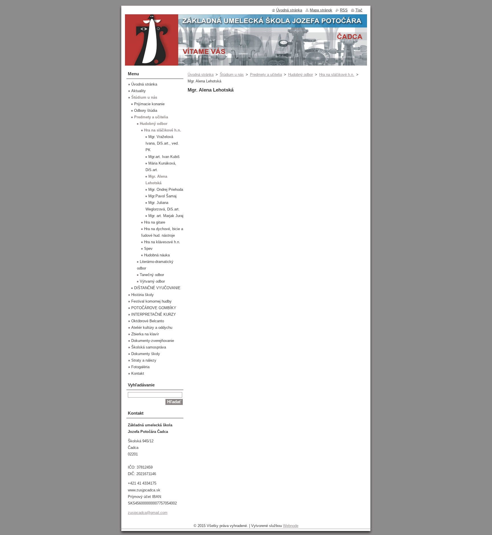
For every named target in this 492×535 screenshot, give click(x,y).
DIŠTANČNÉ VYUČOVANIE (157, 288)
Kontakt (137, 373)
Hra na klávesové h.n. (162, 242)
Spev (148, 248)
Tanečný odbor (152, 275)
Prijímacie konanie (149, 104)
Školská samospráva (148, 347)
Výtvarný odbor (152, 281)
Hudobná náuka (157, 255)
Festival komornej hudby (151, 301)
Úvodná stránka (201, 74)
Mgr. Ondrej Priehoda (165, 189)
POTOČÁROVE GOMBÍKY (153, 308)
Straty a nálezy (143, 360)
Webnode (290, 526)
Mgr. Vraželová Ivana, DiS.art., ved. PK (162, 143)
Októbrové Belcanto (147, 321)
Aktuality (138, 91)
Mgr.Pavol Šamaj (162, 196)
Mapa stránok (321, 10)
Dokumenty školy (145, 354)
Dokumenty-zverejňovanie (152, 341)
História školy (142, 295)
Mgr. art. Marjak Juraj (165, 216)
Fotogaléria (140, 367)
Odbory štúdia (145, 110)
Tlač (358, 10)
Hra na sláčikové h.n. (336, 74)
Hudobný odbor (300, 74)
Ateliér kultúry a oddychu (151, 327)
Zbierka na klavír (145, 334)
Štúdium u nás (232, 74)
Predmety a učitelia (266, 74)
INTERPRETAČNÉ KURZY (153, 314)
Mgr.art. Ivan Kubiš (164, 157)
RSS (344, 10)
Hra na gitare (154, 222)
